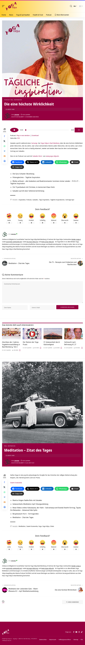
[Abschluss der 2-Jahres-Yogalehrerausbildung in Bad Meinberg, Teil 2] (11, 333)
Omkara (16, 114)
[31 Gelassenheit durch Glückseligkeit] (53, 333)
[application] (46, 130)
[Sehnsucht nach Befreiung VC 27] (73, 333)
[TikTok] (82, 632)
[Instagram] (79, 632)
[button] (4, 6)
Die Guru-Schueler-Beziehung (23, 174)
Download (35, 135)
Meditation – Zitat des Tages (23, 517)
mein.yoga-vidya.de (47, 242)
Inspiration (22, 200)
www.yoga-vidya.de (52, 156)
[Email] (4, 156)
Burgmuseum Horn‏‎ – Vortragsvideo (26, 514)
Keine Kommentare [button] (73, 602)
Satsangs (34, 143)
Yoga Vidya (45, 526)
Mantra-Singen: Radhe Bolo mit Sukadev (27, 500)
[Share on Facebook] (4, 136)
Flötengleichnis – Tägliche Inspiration (26, 177)
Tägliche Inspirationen (57, 200)
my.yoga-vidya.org (32, 242)
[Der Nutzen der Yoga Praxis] (32, 333)
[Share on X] (4, 141)
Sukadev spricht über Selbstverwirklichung (28, 191)
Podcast (7, 99)
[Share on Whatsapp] (4, 146)
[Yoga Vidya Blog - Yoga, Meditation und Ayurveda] (11, 6)
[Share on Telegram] (4, 151)
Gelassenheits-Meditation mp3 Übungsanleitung (30, 504)
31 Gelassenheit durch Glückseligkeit (52, 343)
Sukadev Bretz (37, 156)
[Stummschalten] (79, 130)
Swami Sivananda (16, 483)
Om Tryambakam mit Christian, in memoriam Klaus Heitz (34, 187)
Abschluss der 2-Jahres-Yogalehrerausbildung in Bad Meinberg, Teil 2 (11, 344)
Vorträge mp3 (69, 200)
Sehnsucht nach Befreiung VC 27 (70, 343)
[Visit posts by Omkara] (7, 116)
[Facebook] (74, 632)
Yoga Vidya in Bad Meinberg (50, 143)
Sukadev (35, 200)
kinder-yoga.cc (76, 239)
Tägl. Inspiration (16, 99)
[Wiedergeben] (14, 130)
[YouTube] (76, 632)
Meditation (22, 526)
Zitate (52, 526)
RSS (18, 138)
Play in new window (23, 135)
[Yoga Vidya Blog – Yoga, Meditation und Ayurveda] (5, 632)
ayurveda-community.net (14, 242)
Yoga (40, 526)
